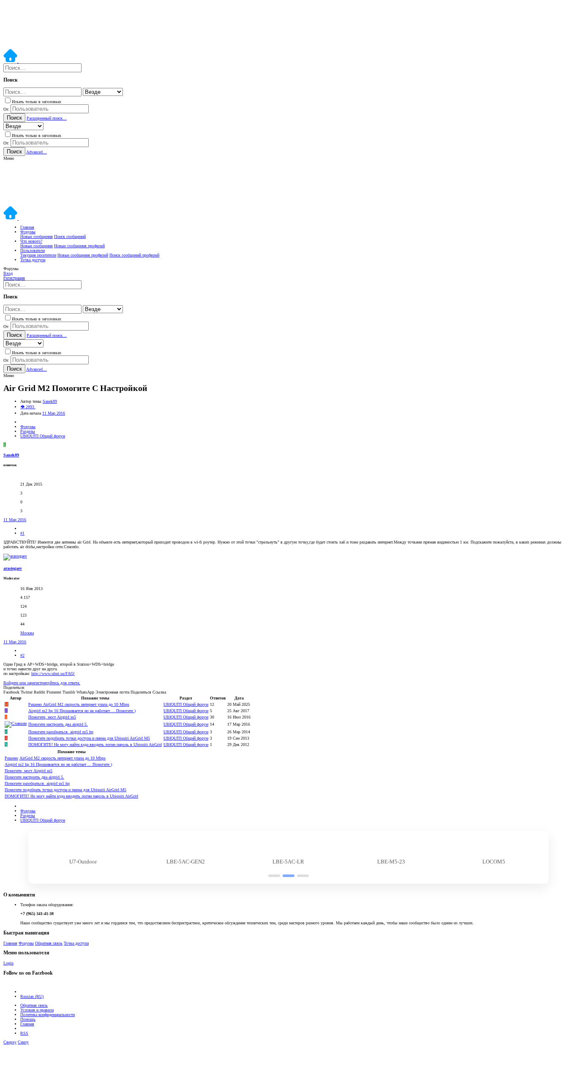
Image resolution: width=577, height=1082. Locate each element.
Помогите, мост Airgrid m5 (52, 717)
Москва (27, 633)
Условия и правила (37, 1010)
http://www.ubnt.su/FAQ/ (53, 673)
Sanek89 (50, 401)
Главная (10, 943)
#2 (22, 655)
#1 (22, 533)
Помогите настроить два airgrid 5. (58, 724)
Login (8, 963)
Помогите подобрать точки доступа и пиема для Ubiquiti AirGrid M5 (89, 738)
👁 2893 (27, 406)
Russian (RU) (32, 996)
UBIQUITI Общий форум (185, 704)
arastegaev (12, 568)
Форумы (26, 943)
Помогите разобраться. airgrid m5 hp (60, 732)
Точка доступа (76, 943)
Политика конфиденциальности (47, 1014)
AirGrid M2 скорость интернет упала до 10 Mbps (78, 704)
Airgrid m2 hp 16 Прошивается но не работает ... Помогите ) (82, 710)
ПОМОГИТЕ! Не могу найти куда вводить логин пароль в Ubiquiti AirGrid (95, 744)
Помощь (27, 1019)
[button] (8, 158)
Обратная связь (49, 943)
